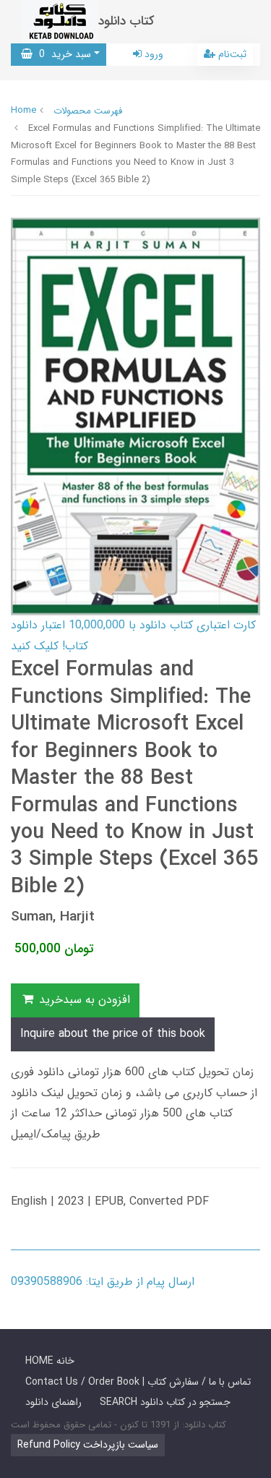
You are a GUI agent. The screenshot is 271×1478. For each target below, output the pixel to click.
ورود (152, 54)
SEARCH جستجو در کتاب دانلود (165, 1402)
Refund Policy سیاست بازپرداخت (87, 1445)
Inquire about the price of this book (112, 1034)
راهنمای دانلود (53, 1402)
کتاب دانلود (126, 21)
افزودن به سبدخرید (82, 1000)
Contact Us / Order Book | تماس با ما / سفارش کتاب (138, 1382)
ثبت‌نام (230, 54)
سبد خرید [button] (62, 54)
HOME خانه (49, 1361)
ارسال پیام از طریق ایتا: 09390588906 (102, 1282)
